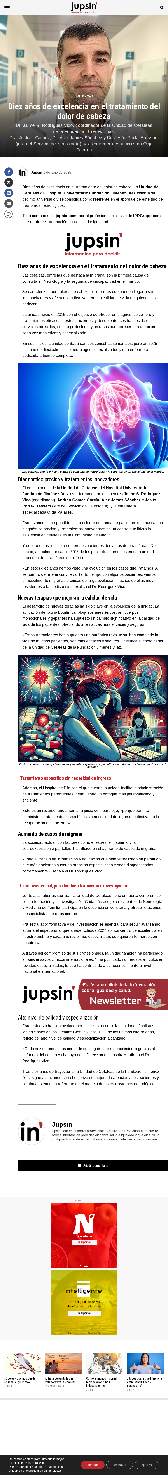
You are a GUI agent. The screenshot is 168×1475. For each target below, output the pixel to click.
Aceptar (92, 1465)
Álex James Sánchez (121, 500)
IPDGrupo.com (147, 216)
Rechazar (119, 1465)
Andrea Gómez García (78, 500)
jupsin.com (66, 216)
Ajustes (146, 1465)
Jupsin (36, 172)
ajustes (57, 1470)
